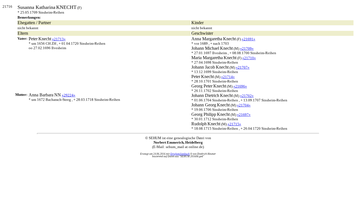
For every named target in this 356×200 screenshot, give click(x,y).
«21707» (242, 67)
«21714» (228, 77)
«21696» (240, 86)
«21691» (248, 39)
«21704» (244, 105)
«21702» (247, 96)
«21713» (59, 39)
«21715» (234, 124)
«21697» (244, 114)
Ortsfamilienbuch (180, 153)
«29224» (68, 95)
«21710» (249, 58)
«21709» (247, 48)
